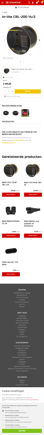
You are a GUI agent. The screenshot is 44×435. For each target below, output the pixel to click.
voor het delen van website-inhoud (16, 426)
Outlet (22, 334)
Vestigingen (22, 362)
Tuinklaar (22, 300)
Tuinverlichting (22, 327)
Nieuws (22, 307)
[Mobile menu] (2, 2)
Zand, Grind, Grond (22, 320)
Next (39, 40)
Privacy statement (22, 371)
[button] (29, 2)
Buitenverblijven (22, 318)
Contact (22, 364)
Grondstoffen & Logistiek (22, 293)
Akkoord (22, 431)
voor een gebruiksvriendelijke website (17, 416)
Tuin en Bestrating (22, 297)
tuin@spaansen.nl (9, 143)
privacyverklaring (33, 400)
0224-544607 (19, 140)
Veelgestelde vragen (22, 348)
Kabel (5, 12)
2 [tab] (24, 62)
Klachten (22, 359)
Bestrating (22, 316)
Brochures (22, 350)
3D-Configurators (22, 336)
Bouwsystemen (22, 295)
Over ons (22, 304)
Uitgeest (22, 380)
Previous (5, 40)
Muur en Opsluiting (22, 323)
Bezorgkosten (22, 353)
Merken (22, 332)
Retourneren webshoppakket (22, 357)
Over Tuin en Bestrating (22, 346)
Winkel (22, 382)
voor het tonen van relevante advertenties (18, 421)
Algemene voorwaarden (22, 366)
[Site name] (13, 2)
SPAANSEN (22, 290)
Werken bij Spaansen (22, 302)
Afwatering (22, 325)
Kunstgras (22, 330)
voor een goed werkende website (15, 411)
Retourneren (22, 355)
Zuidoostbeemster (22, 385)
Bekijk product (11, 194)
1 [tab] (20, 62)
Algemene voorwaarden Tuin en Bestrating (22, 369)
